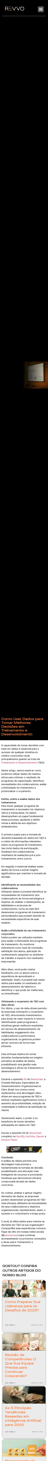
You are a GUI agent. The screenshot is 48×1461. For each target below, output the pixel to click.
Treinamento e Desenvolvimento (19, 763)
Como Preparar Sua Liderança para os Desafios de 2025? (22, 1306)
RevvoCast (37, 1079)
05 (25, 1079)
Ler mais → (10, 1325)
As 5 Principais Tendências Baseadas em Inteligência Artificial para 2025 (23, 1417)
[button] (41, 9)
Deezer (39, 1136)
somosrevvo (11, 1235)
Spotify (20, 1136)
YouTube (30, 1136)
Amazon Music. (9, 1140)
